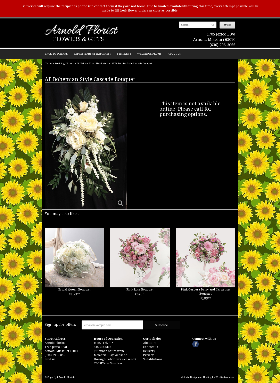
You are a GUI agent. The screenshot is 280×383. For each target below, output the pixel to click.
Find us (50, 359)
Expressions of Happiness (92, 53)
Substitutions (152, 359)
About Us (174, 53)
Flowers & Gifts (78, 39)
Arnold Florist (81, 31)
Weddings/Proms (149, 53)
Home (48, 63)
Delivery (149, 351)
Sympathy (124, 53)
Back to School (56, 53)
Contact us (150, 347)
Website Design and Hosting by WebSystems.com (208, 377)
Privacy (148, 355)
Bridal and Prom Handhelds (92, 63)
